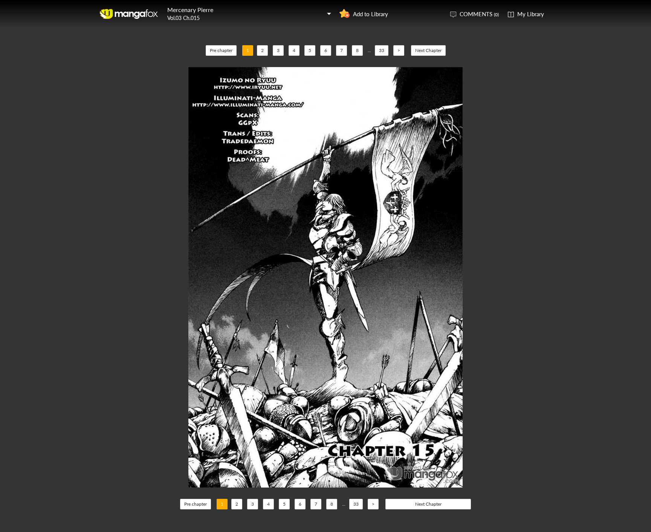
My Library (530, 14)
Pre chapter (221, 50)
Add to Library (370, 14)
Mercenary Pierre (190, 9)
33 (381, 50)
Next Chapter (428, 50)
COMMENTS (479, 14)
